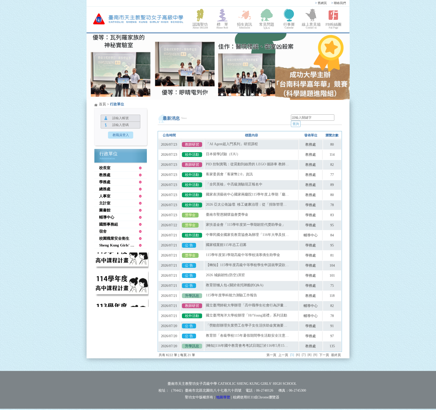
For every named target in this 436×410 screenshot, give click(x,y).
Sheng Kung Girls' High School (123, 245)
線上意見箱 (311, 25)
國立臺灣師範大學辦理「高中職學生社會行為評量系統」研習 (247, 305)
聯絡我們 (338, 3)
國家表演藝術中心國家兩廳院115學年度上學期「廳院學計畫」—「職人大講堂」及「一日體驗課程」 (247, 194)
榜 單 (222, 25)
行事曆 (289, 25)
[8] (309, 355)
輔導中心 (106, 217)
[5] (292, 355)
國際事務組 (108, 224)
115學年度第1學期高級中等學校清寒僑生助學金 (243, 255)
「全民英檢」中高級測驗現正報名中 (234, 184)
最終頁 (336, 355)
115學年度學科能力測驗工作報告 (231, 295)
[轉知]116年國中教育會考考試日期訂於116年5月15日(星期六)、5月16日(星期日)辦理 (247, 346)
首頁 (102, 104)
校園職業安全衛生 (114, 238)
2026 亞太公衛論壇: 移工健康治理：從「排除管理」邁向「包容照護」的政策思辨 (247, 204)
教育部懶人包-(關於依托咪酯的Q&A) (234, 285)
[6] (298, 355)
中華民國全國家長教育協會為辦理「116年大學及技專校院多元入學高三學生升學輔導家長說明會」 (247, 235)
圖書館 (105, 210)
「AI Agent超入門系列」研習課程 (232, 144)
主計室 (105, 203)
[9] (315, 355)
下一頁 (324, 355)
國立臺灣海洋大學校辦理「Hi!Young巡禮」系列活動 (246, 315)
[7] (304, 355)
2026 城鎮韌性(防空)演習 (225, 275)
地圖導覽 (223, 397)
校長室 (105, 168)
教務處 (105, 175)
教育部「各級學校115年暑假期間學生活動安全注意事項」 (247, 335)
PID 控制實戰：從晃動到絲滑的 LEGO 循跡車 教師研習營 (247, 164)
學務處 (105, 182)
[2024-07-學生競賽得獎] (218, 67)
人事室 (105, 196)
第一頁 (271, 355)
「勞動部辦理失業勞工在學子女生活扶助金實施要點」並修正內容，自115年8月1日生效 (247, 325)
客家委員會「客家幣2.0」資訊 (229, 174)
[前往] (121, 259)
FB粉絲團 (333, 25)
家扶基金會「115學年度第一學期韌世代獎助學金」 (245, 225)
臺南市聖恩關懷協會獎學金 (227, 214)
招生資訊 (244, 25)
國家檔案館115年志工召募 (226, 245)
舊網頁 (321, 3)
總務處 (105, 189)
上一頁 (283, 355)
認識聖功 (200, 25)
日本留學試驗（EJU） (223, 154)
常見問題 (266, 25)
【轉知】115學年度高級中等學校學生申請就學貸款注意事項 (247, 265)
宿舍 (103, 231)
